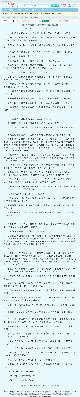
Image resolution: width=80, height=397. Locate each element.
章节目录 (37, 28)
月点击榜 (34, 10)
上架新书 (26, 10)
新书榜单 (49, 10)
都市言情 (17, 13)
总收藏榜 (41, 10)
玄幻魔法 (5, 13)
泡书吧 (11, 4)
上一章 (32, 28)
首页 (5, 10)
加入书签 (48, 28)
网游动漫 (35, 13)
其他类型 (60, 13)
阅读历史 (11, 10)
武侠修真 (11, 13)
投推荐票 (26, 28)
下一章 (42, 28)
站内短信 (73, 4)
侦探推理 (29, 13)
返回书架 (58, 385)
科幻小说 (41, 13)
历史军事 (23, 13)
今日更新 (18, 10)
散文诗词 (54, 13)
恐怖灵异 (47, 13)
